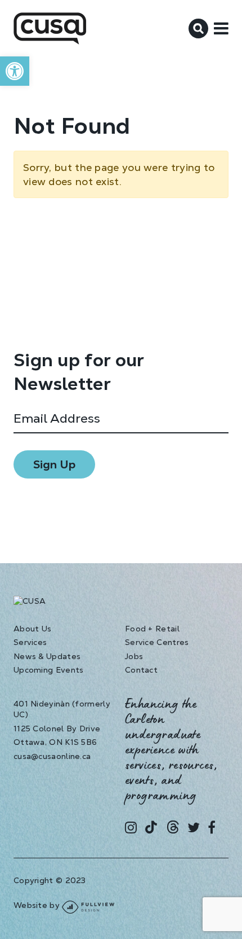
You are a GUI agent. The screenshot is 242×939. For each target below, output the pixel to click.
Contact (141, 670)
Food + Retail (152, 629)
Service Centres (157, 642)
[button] (14, 71)
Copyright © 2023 (50, 880)
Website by (38, 905)
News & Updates (47, 656)
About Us (32, 629)
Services (30, 642)
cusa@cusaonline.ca (52, 756)
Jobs (134, 656)
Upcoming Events (49, 670)
